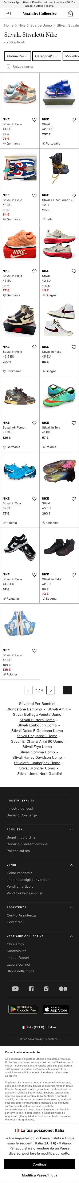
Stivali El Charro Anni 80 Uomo (37, 741)
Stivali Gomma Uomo (37, 752)
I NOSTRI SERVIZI (20, 801)
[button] (70, 13)
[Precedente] (28, 690)
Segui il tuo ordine (21, 837)
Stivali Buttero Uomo (37, 720)
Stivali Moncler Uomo (37, 768)
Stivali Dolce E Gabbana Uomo (37, 730)
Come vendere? (19, 872)
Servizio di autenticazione (27, 844)
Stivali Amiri (58, 709)
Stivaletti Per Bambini (37, 703)
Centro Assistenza (21, 915)
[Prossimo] (50, 690)
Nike (21, 25)
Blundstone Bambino (24, 709)
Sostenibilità (16, 950)
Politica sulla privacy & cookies (38, 1039)
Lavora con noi (18, 964)
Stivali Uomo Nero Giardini (39, 773)
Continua (39, 1164)
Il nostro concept (20, 808)
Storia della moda (21, 971)
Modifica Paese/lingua (39, 1175)
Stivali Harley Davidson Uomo (37, 757)
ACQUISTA (15, 829)
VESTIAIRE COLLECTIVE (25, 936)
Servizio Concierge (22, 815)
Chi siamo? (15, 944)
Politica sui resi (19, 850)
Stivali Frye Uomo (37, 746)
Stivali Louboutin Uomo (37, 725)
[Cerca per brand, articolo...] (8, 13)
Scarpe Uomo (41, 25)
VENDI (11, 865)
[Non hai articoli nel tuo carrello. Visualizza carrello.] (70, 13)
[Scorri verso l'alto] (67, 690)
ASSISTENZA (17, 907)
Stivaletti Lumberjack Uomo (37, 763)
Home (8, 25)
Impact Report (18, 957)
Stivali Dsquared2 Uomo (37, 736)
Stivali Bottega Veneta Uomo (37, 714)
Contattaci (15, 921)
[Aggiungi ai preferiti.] (34, 119)
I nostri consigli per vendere (29, 879)
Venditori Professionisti (25, 893)
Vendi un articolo (20, 886)
